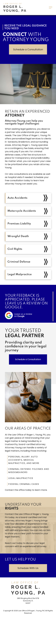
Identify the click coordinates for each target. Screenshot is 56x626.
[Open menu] (51, 8)
